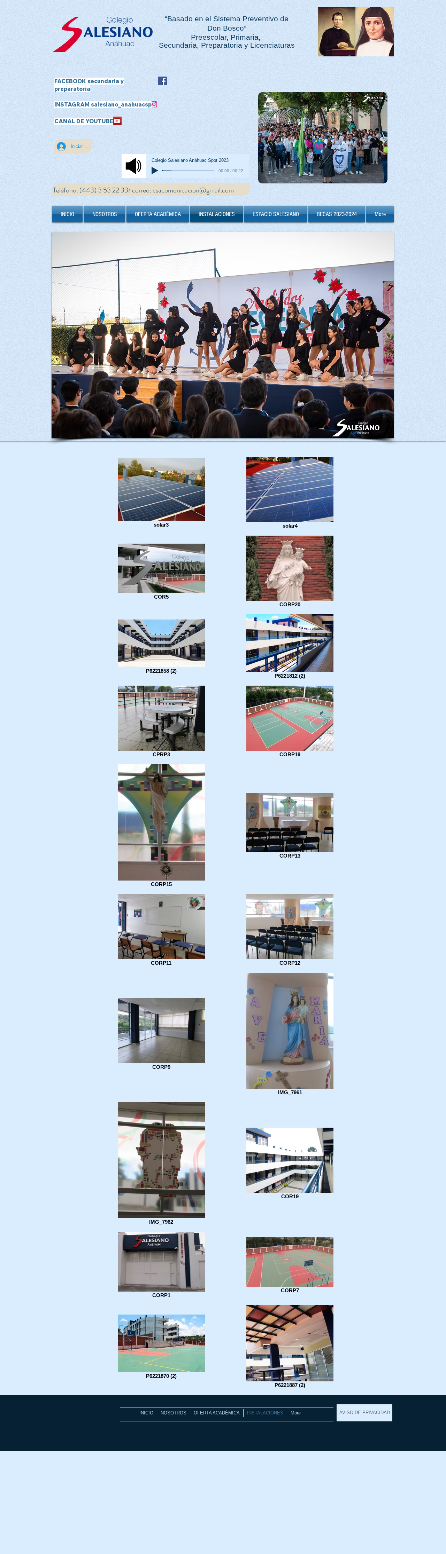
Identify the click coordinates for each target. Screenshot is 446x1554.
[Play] (155, 170)
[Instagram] (153, 104)
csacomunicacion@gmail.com (193, 190)
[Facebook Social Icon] (162, 81)
